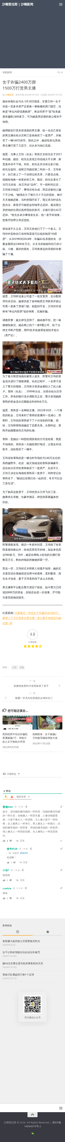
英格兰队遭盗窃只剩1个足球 (18, 974)
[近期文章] (17, 932)
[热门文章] (47, 932)
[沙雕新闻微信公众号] (33, 1133)
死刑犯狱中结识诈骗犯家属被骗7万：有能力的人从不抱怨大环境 (15, 737)
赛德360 (24, 852)
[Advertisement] (32, 34)
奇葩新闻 (7, 72)
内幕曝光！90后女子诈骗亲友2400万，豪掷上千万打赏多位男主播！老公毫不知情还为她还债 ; (31, 618)
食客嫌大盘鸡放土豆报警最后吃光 (21, 941)
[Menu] (61, 4)
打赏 (14, 667)
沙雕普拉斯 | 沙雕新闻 (17, 4)
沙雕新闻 (9, 94)
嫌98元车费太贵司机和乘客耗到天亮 (22, 963)
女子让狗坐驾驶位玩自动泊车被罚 (21, 952)
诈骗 (22, 667)
